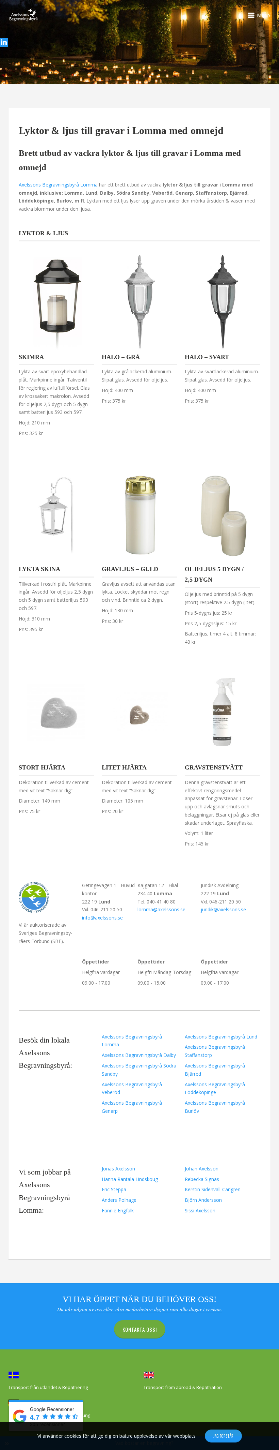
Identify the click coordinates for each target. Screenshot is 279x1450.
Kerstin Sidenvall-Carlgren (213, 1189)
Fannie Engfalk (118, 1210)
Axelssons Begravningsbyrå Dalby (139, 1055)
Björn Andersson (203, 1200)
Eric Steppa (114, 1189)
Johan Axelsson (201, 1168)
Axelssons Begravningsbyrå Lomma (58, 184)
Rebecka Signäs (202, 1179)
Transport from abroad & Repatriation (183, 1387)
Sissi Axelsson (200, 1210)
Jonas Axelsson (118, 1168)
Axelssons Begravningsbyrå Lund (221, 1036)
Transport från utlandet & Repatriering (48, 1387)
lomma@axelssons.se (161, 909)
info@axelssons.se (102, 917)
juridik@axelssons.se (223, 909)
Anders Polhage (119, 1200)
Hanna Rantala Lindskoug (130, 1179)
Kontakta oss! (139, 1329)
